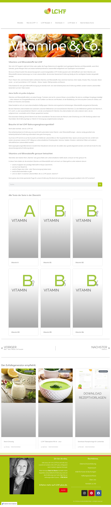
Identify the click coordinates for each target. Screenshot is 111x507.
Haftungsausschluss (88, 476)
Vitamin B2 (79, 262)
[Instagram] (84, 493)
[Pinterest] (91, 493)
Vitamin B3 (15, 332)
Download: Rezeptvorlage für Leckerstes (91, 441)
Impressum (92, 468)
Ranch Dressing (9, 441)
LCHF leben (71, 23)
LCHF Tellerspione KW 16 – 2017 (51, 441)
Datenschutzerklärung (88, 464)
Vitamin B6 (79, 332)
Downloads (59, 23)
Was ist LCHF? (31, 23)
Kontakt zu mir (91, 484)
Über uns (92, 480)
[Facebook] (98, 493)
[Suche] (100, 184)
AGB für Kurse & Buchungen (85, 472)
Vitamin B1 (47, 262)
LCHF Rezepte (45, 23)
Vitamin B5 (47, 332)
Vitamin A (15, 262)
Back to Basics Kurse (87, 23)
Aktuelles (20, 23)
